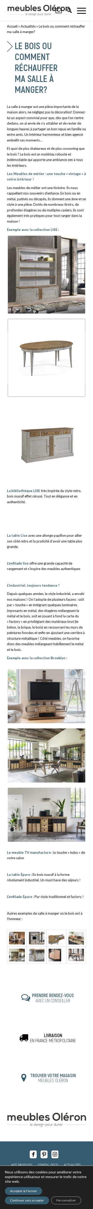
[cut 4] (56, 955)
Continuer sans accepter (27, 1200)
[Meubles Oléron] (38, 10)
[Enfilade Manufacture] (17, 938)
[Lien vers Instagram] (54, 1154)
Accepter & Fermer (23, 1191)
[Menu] (79, 10)
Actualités (28, 26)
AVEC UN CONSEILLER (53, 997)
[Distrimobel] (37, 938)
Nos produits (21, 1164)
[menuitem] (79, 10)
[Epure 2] (37, 955)
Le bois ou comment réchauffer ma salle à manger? (36, 67)
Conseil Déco (48, 1164)
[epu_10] (17, 955)
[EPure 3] (76, 938)
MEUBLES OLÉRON (53, 1077)
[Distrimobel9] (56, 938)
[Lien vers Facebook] (33, 1154)
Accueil (12, 26)
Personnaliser (66, 1200)
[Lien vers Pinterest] (44, 1154)
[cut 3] (76, 955)
